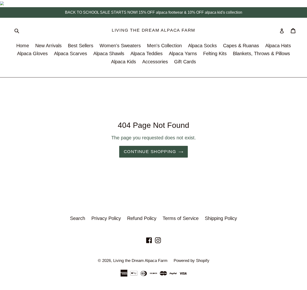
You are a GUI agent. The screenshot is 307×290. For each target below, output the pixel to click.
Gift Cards (185, 61)
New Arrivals (48, 45)
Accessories (155, 61)
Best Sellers (80, 45)
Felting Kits (215, 53)
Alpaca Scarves (70, 53)
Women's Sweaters (120, 45)
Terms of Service (181, 218)
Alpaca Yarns (183, 53)
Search (77, 218)
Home (22, 45)
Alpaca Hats (278, 45)
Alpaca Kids (123, 61)
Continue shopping (150, 151)
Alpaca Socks (202, 45)
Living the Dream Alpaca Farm (153, 30)
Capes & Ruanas (241, 45)
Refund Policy (141, 218)
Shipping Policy (221, 218)
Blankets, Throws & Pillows (261, 53)
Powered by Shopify (191, 260)
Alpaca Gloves (32, 53)
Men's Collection (164, 45)
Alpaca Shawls (108, 53)
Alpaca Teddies (146, 53)
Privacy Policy (106, 218)
